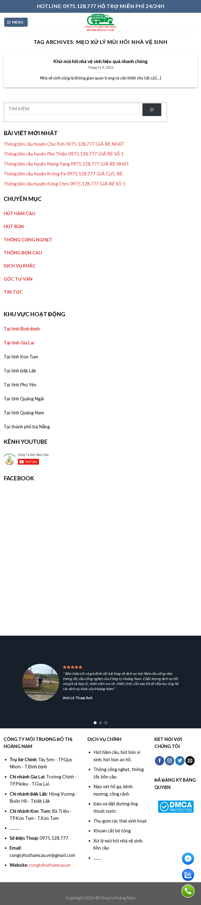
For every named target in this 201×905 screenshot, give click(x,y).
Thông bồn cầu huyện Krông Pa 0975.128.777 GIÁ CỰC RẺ (63, 173)
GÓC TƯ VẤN (18, 279)
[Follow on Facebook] (159, 760)
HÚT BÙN (14, 226)
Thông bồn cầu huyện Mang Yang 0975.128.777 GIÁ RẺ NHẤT (66, 164)
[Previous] (10, 682)
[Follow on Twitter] (180, 760)
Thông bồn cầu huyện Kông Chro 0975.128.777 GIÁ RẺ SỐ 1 (64, 183)
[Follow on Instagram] (169, 760)
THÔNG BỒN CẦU (23, 252)
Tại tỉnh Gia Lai (19, 342)
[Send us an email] (190, 760)
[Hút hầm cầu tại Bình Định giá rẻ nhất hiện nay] (100, 22)
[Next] (190, 682)
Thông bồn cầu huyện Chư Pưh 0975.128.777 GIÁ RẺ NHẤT (64, 144)
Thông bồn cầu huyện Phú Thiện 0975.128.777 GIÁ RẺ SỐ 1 (64, 154)
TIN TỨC (13, 292)
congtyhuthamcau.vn (50, 865)
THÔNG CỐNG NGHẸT (28, 239)
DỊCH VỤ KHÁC (20, 265)
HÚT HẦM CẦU (19, 213)
